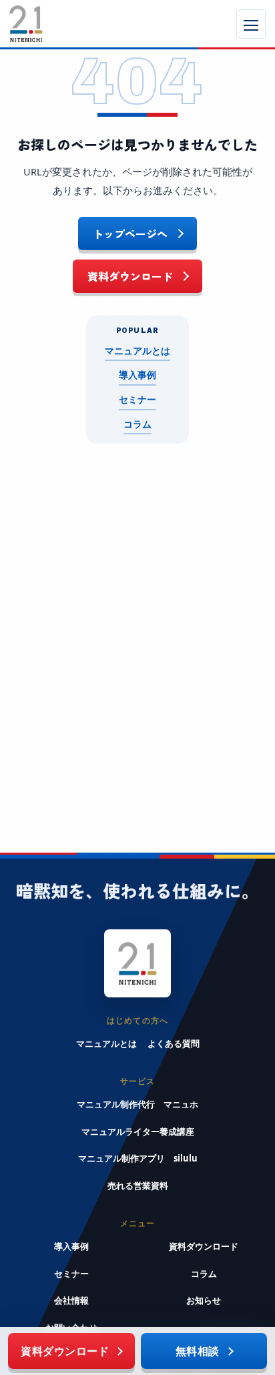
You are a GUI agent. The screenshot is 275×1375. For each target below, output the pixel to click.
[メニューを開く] (251, 24)
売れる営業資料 (137, 1186)
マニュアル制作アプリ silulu (138, 1158)
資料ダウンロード (130, 276)
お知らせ (203, 1300)
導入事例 (137, 375)
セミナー (137, 400)
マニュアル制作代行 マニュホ (137, 1104)
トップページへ (130, 233)
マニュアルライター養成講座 (137, 1131)
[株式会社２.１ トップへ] (71, 23)
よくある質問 (174, 1043)
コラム (137, 424)
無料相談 (198, 1351)
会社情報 (71, 1300)
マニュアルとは (137, 351)
